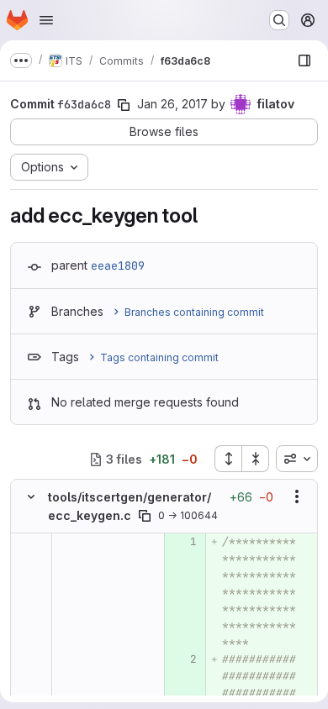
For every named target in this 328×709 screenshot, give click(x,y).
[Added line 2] (183, 659)
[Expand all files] (227, 458)
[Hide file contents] (31, 496)
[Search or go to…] (279, 20)
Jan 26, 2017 (172, 104)
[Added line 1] (183, 541)
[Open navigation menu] (46, 20)
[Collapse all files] (255, 458)
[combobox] (297, 458)
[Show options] (297, 496)
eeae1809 (118, 265)
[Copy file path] (145, 516)
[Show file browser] (304, 60)
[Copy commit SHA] (124, 105)
